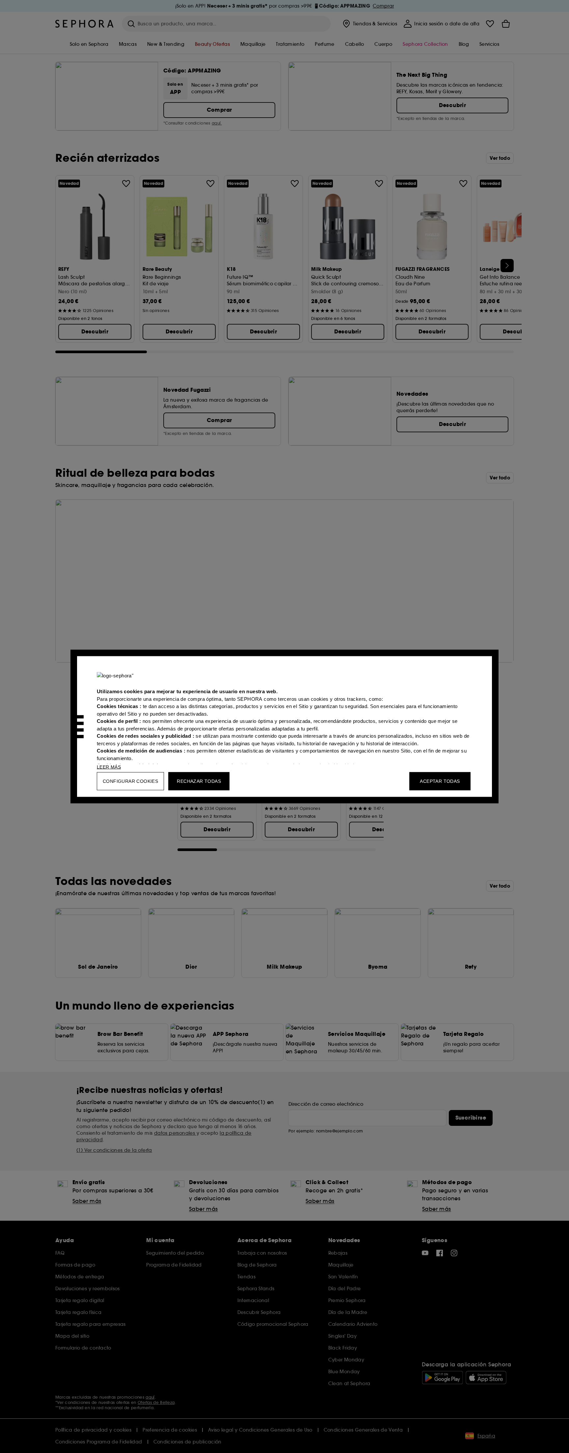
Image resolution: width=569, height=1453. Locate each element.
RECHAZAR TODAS (199, 781)
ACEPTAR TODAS (440, 781)
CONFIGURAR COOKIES (130, 781)
